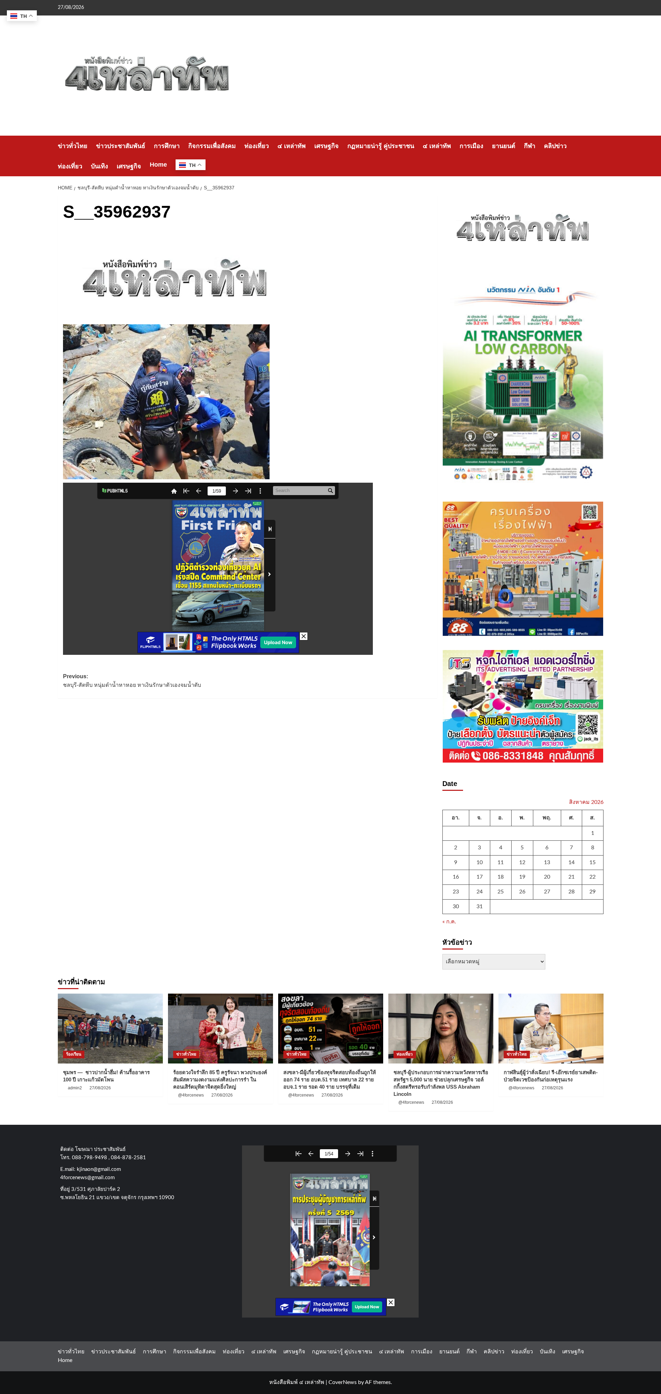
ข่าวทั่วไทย (72, 146)
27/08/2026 (100, 1088)
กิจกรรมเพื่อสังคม (212, 146)
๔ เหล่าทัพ (291, 146)
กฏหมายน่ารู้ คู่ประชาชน (380, 146)
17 (479, 877)
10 (479, 862)
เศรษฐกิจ (326, 146)
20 (547, 877)
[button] (599, 156)
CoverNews (342, 1382)
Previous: (132, 680)
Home (158, 164)
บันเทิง (99, 166)
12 (522, 862)
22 (592, 877)
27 (547, 891)
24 (479, 891)
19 (522, 877)
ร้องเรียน (73, 1054)
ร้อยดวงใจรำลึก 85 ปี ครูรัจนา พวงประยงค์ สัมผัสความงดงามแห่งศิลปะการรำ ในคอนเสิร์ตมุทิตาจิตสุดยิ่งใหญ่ (220, 1079)
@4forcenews (191, 1095)
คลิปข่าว (555, 146)
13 (547, 862)
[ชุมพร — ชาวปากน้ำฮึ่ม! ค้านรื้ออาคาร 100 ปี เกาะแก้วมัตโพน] (110, 1028)
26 (522, 891)
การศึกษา (167, 146)
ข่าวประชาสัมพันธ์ (120, 146)
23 (456, 891)
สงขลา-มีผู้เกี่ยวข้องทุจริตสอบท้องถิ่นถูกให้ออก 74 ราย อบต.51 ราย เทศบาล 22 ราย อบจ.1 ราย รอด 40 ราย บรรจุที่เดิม (329, 1079)
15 (592, 862)
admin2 (75, 1088)
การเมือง (471, 146)
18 (500, 877)
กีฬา (529, 146)
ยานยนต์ (503, 146)
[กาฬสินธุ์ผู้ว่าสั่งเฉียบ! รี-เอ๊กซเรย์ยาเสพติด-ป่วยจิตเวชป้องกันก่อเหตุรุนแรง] (551, 1028)
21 (571, 877)
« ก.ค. (449, 921)
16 (456, 877)
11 (500, 862)
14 (571, 862)
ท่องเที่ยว (256, 146)
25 (500, 891)
